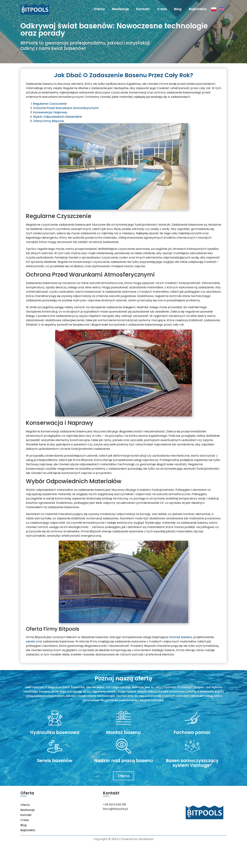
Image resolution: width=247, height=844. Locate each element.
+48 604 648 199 (114, 804)
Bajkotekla (197, 9)
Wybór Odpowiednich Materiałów (57, 117)
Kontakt (143, 9)
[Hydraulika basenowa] (54, 718)
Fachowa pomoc (192, 732)
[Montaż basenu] (123, 718)
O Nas (162, 9)
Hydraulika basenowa (54, 732)
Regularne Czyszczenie (50, 104)
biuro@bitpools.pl (115, 809)
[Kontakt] (192, 718)
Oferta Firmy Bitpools (48, 121)
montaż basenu (180, 637)
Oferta (99, 9)
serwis (30, 641)
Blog (178, 9)
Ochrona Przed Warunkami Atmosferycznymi (66, 108)
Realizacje (120, 9)
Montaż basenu (123, 732)
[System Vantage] (192, 746)
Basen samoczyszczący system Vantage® (192, 763)
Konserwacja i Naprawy (50, 112)
